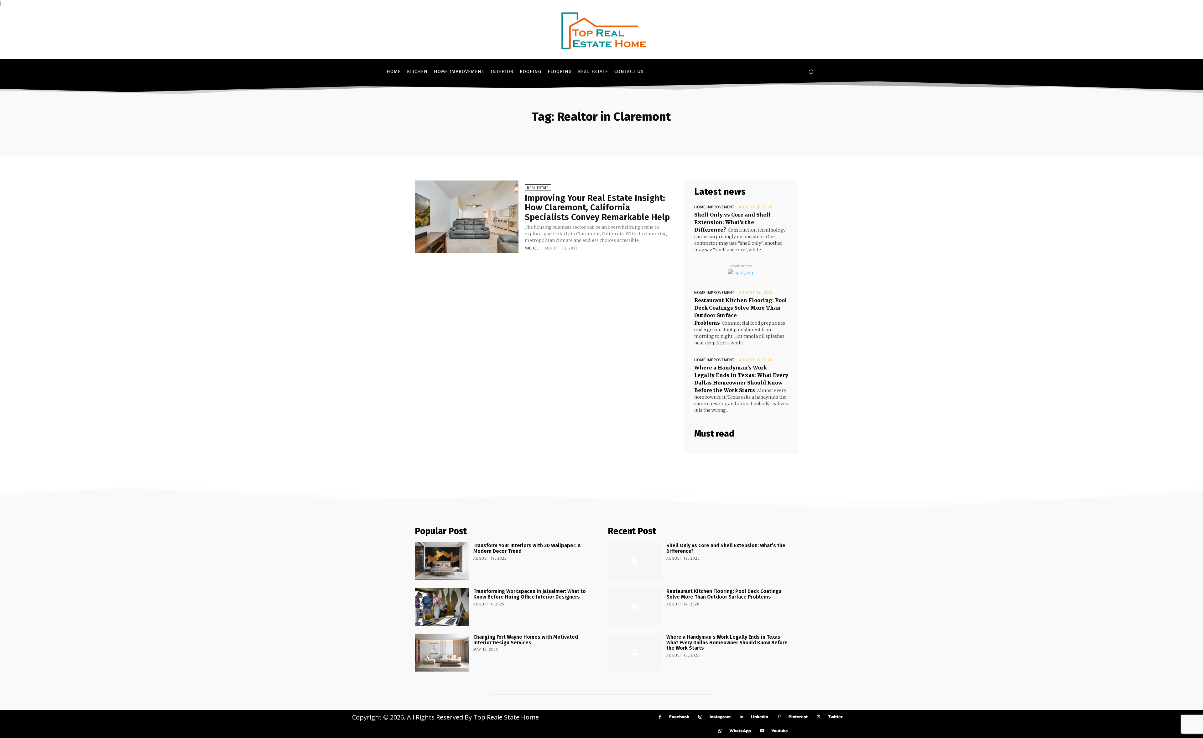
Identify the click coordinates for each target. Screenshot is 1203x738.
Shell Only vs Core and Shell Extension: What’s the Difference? (732, 222)
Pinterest (798, 716)
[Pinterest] (779, 716)
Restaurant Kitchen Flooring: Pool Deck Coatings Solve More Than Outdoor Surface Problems (724, 594)
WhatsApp (740, 730)
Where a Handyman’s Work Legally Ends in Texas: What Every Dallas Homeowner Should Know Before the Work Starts (727, 642)
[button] (811, 71)
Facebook (679, 716)
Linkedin (759, 716)
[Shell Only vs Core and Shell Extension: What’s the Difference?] (635, 561)
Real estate (538, 188)
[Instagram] (700, 716)
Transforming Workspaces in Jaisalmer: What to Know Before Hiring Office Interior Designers (529, 594)
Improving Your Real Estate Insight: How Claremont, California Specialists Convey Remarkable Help (597, 207)
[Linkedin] (741, 716)
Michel (532, 248)
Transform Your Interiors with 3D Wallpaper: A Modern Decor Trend (527, 548)
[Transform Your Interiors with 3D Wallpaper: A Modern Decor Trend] (442, 561)
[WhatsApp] (720, 730)
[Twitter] (818, 716)
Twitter (835, 716)
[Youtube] (762, 730)
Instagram (720, 716)
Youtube (779, 730)
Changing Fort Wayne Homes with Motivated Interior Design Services (525, 640)
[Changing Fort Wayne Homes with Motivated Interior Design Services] (442, 653)
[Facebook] (659, 716)
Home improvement (714, 207)
